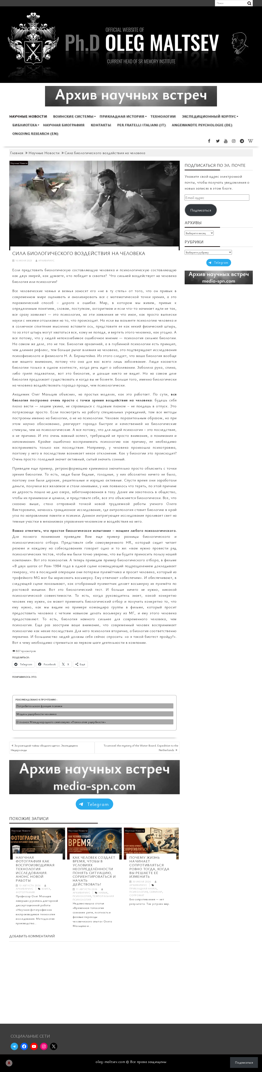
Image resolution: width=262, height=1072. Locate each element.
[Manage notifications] (9, 1063)
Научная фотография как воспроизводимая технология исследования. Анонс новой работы (35, 869)
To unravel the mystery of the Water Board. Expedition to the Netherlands (141, 747)
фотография (25, 892)
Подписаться (200, 210)
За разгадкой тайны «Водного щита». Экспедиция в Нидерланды (44, 747)
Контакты (101, 124)
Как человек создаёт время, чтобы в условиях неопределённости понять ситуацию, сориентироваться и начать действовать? (94, 871)
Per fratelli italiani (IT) (141, 124)
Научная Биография (64, 124)
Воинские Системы (73, 116)
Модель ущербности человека (36, 714)
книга (46, 888)
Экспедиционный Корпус (209, 116)
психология (82, 896)
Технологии (163, 116)
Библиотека (24, 124)
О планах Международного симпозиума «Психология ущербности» (61, 722)
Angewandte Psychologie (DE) (202, 124)
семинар (155, 891)
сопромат (136, 895)
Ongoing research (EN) (35, 133)
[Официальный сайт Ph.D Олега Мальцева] (131, 80)
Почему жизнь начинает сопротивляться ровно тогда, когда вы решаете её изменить (149, 867)
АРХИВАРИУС (46, 260)
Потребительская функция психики (39, 706)
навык (103, 892)
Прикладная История (121, 116)
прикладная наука (143, 888)
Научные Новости (28, 116)
